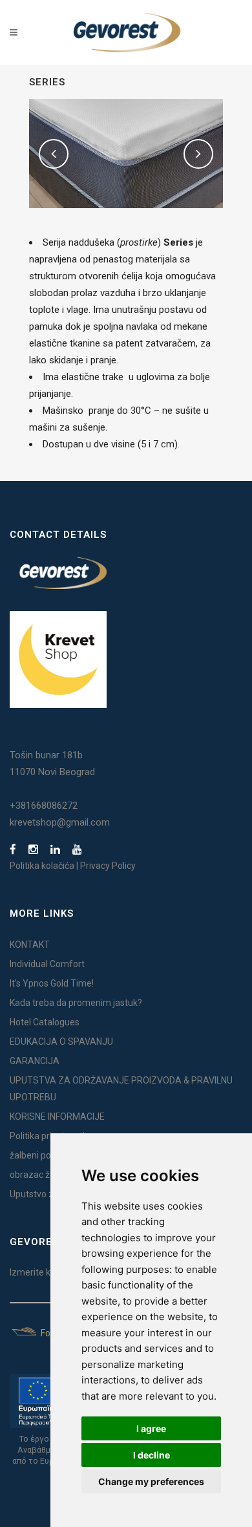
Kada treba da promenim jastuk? (76, 1003)
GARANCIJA (34, 1061)
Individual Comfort (47, 964)
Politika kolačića (42, 865)
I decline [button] (151, 1454)
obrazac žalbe (38, 1174)
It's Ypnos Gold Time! (52, 983)
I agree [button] (151, 1428)
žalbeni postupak (44, 1155)
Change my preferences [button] (151, 1481)
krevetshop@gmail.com (60, 822)
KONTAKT (30, 944)
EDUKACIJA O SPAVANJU (61, 1041)
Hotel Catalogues (44, 1022)
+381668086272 (44, 805)
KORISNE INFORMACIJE (57, 1116)
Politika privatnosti (47, 1136)
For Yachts (61, 1333)
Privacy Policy (108, 865)
